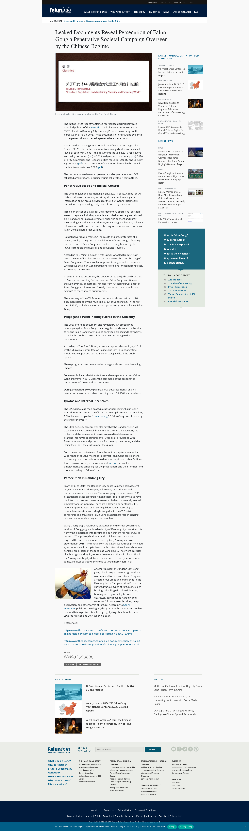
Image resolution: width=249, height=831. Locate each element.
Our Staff (176, 785)
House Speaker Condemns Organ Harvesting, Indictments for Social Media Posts (176, 700)
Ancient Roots (175, 279)
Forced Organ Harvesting (120, 782)
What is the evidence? (177, 253)
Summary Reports (165, 65)
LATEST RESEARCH (182, 12)
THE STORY (139, 12)
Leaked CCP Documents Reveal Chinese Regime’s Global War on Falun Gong (171, 130)
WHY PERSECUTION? (120, 12)
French (70, 816)
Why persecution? (174, 239)
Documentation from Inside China (103, 21)
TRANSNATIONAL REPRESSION (154, 761)
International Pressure (150, 773)
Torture (113, 776)
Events (161, 170)
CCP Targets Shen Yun (150, 779)
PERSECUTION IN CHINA (120, 761)
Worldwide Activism (149, 791)
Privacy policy (186, 826)
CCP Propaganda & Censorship (122, 767)
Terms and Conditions (145, 810)
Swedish (163, 816)
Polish (98, 816)
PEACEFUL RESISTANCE (151, 785)
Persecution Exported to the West (170, 214)
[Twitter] (184, 749)
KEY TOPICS (154, 12)
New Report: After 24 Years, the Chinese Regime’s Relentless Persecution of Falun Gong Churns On (171, 109)
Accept (172, 826)
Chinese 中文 (175, 816)
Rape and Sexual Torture (120, 779)
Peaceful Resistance (178, 301)
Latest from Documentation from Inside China (178, 57)
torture (113, 463)
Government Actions (180, 773)
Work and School (117, 790)
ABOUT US (176, 779)
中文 (192, 2)
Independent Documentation (184, 767)
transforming (100, 416)
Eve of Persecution (177, 287)
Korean (139, 816)
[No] (245, 826)
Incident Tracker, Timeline (151, 767)
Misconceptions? (174, 262)
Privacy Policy (124, 810)
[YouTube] (173, 749)
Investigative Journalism (182, 770)
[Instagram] (190, 749)
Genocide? (170, 249)
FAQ (196, 12)
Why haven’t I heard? (176, 258)
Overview (114, 764)
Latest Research (178, 788)
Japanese (129, 816)
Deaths (113, 784)
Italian (79, 816)
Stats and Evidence (73, 21)
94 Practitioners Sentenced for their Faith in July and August (171, 72)
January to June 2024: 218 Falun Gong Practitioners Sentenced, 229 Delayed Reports (106, 707)
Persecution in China (167, 188)
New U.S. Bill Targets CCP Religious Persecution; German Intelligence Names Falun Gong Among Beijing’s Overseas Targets (171, 158)
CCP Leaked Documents (88, 664)
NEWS (166, 12)
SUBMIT (153, 749)
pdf (90, 156)
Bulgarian (107, 816)
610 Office (96, 127)
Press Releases (164, 99)
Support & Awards (148, 794)
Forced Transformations (120, 773)
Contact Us (109, 810)
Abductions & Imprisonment (121, 770)
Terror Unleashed (177, 290)
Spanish (119, 816)
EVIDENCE (176, 761)
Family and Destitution (119, 787)
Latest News (165, 140)
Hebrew (88, 816)
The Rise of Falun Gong (180, 283)
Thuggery (145, 776)
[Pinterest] (196, 749)
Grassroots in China (149, 788)
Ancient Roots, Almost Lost (90, 764)
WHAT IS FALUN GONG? (95, 12)
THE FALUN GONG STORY (89, 761)
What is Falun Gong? (176, 235)
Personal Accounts (179, 764)
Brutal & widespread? (176, 244)
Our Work (176, 783)
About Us (95, 810)
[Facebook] (179, 749)
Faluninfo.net (153, 2)
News (160, 148)
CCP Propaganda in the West (152, 770)
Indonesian (151, 816)
